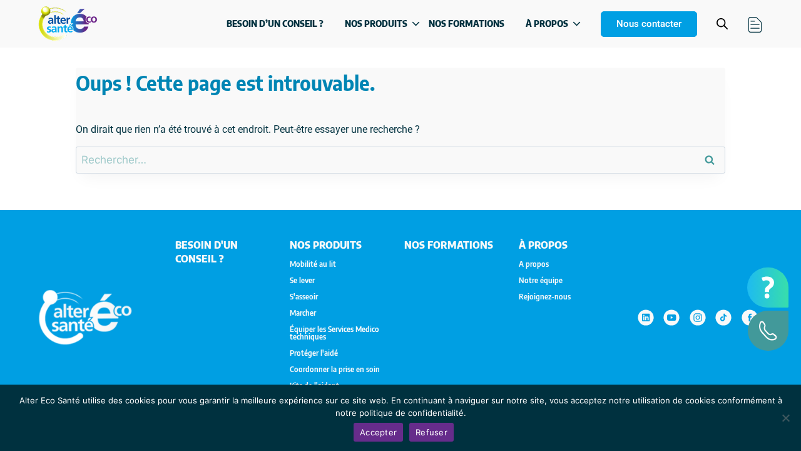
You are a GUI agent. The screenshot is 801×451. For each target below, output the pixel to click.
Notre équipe (541, 280)
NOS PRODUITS (326, 245)
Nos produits (376, 23)
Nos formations (466, 23)
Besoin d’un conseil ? (275, 23)
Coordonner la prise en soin (335, 369)
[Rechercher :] (400, 160)
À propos (547, 23)
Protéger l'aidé (314, 353)
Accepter (378, 432)
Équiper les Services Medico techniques (334, 333)
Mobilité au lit (313, 264)
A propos (534, 264)
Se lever (302, 280)
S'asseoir (304, 297)
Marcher (303, 313)
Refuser (431, 432)
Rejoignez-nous (545, 297)
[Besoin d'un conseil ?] (767, 287)
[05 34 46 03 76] (768, 331)
